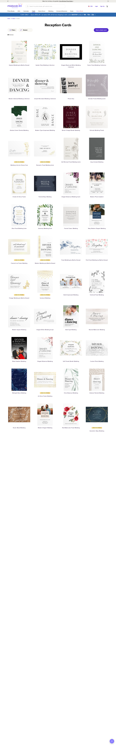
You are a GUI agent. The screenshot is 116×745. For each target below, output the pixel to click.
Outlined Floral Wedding (97, 295)
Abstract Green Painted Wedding (19, 130)
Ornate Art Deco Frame (19, 197)
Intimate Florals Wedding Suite (97, 99)
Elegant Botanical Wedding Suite (71, 197)
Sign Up (102, 6)
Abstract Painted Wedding (96, 393)
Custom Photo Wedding (97, 361)
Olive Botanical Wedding (71, 393)
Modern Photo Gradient (96, 197)
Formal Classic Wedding (71, 228)
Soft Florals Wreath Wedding (71, 361)
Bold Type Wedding (70, 330)
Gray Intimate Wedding (96, 162)
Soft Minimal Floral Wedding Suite (71, 162)
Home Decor (41, 11)
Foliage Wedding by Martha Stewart (19, 298)
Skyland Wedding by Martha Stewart (19, 65)
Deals (71, 11)
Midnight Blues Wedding (19, 393)
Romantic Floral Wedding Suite (45, 165)
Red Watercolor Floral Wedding (71, 428)
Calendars (26, 11)
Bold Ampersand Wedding (71, 295)
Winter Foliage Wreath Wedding (71, 130)
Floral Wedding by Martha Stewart (70, 260)
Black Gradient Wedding (19, 361)
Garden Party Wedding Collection (45, 65)
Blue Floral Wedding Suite (19, 228)
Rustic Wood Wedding (19, 428)
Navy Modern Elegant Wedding (97, 228)
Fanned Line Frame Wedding (19, 263)
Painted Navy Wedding (45, 197)
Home (8, 18)
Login (96, 6)
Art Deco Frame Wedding (45, 396)
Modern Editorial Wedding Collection (19, 99)
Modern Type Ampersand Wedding (45, 130)
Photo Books (10, 11)
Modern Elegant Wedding (45, 428)
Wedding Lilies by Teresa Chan (19, 165)
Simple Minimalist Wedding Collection (45, 99)
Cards (33, 11)
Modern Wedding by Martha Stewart (45, 263)
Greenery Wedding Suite (45, 228)
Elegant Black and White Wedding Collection (71, 66)
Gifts (19, 11)
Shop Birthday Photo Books (66, 1)
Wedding (50, 11)
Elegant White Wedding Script (45, 330)
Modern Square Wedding (19, 330)
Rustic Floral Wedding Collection (97, 65)
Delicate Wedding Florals (97, 130)
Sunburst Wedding (45, 298)
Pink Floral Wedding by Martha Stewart (97, 260)
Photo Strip (71, 99)
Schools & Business (61, 11)
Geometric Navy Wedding (97, 431)
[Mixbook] (14, 6)
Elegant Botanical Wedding (45, 361)
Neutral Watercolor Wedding (97, 330)
